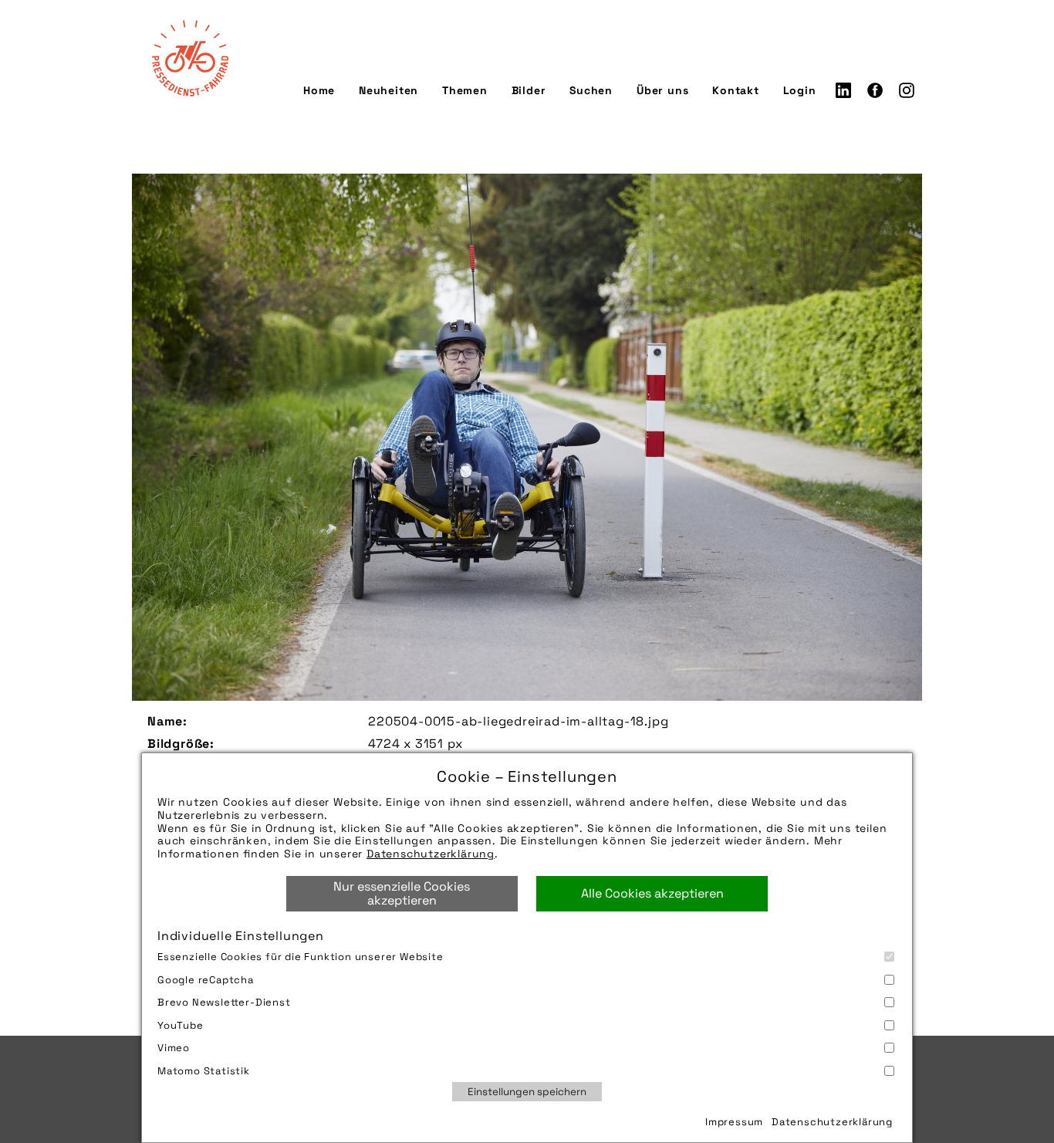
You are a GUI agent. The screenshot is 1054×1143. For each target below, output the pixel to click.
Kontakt (735, 90)
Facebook (875, 90)
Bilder (529, 90)
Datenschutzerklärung (431, 854)
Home (319, 90)
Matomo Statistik (203, 1070)
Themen (465, 90)
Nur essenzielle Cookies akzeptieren (401, 893)
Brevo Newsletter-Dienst (224, 1002)
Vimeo (173, 1047)
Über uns (662, 90)
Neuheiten (388, 90)
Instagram (906, 90)
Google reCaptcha (205, 979)
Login (799, 90)
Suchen (591, 90)
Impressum (734, 1121)
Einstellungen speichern (527, 1091)
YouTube (180, 1025)
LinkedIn (843, 90)
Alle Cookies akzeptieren (652, 893)
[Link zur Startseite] (190, 58)
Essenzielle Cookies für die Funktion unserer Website (300, 956)
